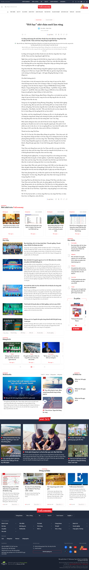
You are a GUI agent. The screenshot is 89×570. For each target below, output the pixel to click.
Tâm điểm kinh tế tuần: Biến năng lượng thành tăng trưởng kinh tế (52, 392)
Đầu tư (18, 11)
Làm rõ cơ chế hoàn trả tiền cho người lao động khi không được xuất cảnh (77, 460)
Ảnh (3, 538)
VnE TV (46, 1)
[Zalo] (79, 2)
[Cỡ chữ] (25, 34)
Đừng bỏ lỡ (7, 339)
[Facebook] (73, 2)
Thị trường (47, 11)
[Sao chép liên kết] (64, 34)
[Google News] (87, 2)
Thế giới (72, 11)
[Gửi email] (61, 34)
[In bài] (22, 34)
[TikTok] (84, 2)
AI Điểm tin (77, 374)
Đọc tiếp (6, 240)
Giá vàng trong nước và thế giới (55, 488)
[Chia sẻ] (66, 34)
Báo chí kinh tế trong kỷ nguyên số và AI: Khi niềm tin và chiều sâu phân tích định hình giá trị (42, 261)
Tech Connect (54, 1)
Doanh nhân (73, 277)
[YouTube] (81, 2)
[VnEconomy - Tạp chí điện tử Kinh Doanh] (44, 510)
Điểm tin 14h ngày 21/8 (80, 380)
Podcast (47, 374)
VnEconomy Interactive (76, 487)
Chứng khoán (26, 1)
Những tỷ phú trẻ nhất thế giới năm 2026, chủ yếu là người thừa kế (12, 357)
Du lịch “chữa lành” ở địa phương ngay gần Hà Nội (76, 438)
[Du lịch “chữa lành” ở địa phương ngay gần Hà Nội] (78, 430)
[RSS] (75, 551)
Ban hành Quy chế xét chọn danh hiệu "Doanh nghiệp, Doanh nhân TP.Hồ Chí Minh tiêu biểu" (42, 244)
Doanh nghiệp (56, 11)
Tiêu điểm (12, 11)
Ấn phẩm (77, 298)
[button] (45, 367)
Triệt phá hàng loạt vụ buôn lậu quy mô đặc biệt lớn (43, 452)
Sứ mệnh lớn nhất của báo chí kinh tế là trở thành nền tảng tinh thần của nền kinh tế (42, 286)
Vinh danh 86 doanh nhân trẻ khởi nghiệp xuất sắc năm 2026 (42, 304)
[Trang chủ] (8, 12)
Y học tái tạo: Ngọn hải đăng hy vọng (52, 411)
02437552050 (38, 548)
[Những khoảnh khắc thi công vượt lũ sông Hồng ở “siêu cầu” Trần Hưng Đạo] (11, 430)
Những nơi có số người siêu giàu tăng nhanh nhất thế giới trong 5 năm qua (42, 320)
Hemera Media (23, 562)
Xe (41, 1)
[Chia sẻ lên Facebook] (56, 34)
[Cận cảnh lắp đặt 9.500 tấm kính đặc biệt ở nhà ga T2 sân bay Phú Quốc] (11, 451)
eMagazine (73, 254)
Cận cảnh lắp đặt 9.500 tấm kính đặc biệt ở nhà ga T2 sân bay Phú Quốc (10, 460)
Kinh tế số (31, 11)
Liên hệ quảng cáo (47, 551)
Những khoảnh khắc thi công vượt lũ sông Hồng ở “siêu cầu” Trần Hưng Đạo (10, 439)
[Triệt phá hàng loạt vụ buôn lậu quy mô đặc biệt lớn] (44, 437)
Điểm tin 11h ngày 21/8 (80, 390)
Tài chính (24, 11)
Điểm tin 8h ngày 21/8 (80, 399)
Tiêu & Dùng (35, 1)
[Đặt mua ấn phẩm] (84, 6)
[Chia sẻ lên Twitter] (59, 34)
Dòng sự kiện (44, 471)
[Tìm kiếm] (5, 7)
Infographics (53, 374)
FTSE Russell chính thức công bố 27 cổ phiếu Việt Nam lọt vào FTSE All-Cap (33, 227)
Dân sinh (78, 11)
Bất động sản (64, 11)
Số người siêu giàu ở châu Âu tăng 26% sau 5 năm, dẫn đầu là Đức (31, 357)
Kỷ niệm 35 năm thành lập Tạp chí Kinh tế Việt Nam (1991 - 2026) (33, 489)
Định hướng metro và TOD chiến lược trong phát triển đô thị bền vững (11, 489)
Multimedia (7, 374)
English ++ (63, 1)
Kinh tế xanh (39, 11)
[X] (76, 2)
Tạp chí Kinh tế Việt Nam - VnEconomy (78, 564)
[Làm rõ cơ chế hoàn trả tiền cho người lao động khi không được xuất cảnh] (78, 451)
